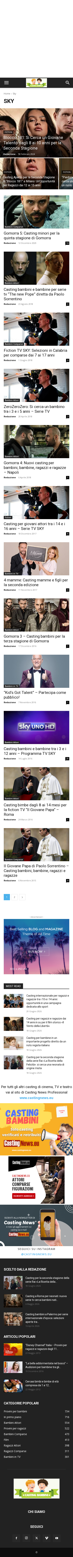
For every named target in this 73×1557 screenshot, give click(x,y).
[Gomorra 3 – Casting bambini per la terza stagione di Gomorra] (36, 615)
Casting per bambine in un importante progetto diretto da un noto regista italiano (46, 1041)
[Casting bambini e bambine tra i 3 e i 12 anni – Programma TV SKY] (36, 727)
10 (67, 243)
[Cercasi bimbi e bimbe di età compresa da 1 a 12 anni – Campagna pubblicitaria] (13, 1386)
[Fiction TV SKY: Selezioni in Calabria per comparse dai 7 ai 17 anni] (36, 329)
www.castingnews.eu (36, 1098)
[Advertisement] (36, 39)
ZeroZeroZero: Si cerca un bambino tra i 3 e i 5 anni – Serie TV (34, 409)
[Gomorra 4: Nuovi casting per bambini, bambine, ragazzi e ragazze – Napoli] (36, 441)
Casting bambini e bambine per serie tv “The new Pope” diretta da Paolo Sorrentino (35, 294)
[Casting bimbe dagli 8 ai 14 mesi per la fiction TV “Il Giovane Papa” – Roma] (36, 783)
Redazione (10, 243)
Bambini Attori (12, 283)
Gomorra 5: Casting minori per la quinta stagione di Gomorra (32, 235)
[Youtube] (56, 1538)
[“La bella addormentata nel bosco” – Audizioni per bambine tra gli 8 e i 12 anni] (13, 1367)
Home (7, 93)
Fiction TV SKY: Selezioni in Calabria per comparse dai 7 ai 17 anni (35, 352)
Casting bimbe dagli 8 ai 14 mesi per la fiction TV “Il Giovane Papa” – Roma (35, 810)
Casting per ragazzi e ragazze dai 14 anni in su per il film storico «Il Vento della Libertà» (46, 1022)
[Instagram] (26, 1538)
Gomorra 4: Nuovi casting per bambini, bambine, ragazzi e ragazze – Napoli (35, 468)
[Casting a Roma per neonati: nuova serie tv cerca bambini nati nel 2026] (13, 1300)
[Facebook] (16, 1538)
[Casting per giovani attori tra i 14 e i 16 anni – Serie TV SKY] (36, 502)
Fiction (8, 132)
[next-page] (22, 897)
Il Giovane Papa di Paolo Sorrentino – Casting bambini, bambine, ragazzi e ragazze (36, 871)
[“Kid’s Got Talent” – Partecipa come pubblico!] (36, 671)
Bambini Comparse (14, 226)
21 (67, 758)
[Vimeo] (46, 1538)
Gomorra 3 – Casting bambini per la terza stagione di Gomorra (34, 638)
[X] (36, 1538)
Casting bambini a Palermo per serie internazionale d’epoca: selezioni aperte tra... (46, 1318)
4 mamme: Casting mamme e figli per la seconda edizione (36, 582)
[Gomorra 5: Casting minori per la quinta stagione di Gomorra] (36, 212)
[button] (6, 83)
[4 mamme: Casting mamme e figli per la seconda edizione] (36, 558)
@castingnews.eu (36, 1254)
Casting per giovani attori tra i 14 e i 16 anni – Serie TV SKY (34, 526)
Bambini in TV (11, 573)
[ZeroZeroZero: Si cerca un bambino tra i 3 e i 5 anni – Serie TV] (36, 385)
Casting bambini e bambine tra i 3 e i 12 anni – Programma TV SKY (35, 751)
